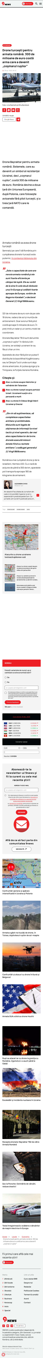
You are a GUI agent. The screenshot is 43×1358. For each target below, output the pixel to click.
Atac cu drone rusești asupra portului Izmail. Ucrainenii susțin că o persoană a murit (21, 393)
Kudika (12, 1348)
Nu (8, 682)
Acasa (4, 1236)
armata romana (21, 509)
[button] (36, 3)
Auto (6, 1306)
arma (28, 509)
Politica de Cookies (31, 1290)
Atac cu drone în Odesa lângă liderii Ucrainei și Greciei (20, 402)
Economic (7, 45)
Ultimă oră (8, 1279)
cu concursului (19, 803)
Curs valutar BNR (30, 1279)
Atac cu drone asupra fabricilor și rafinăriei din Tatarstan (19, 384)
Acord (26, 1298)
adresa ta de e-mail (21, 785)
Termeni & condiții (31, 1294)
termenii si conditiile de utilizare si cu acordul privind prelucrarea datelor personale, (24, 799)
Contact (27, 1302)
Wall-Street (5, 1348)
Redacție (27, 1287)
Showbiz (7, 1290)
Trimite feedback (13, 702)
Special (7, 1310)
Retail (26, 1348)
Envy (21, 1348)
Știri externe (9, 1287)
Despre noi (28, 1283)
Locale (14, 1236)
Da (8, 677)
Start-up (31, 1348)
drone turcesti (11, 509)
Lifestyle (7, 1294)
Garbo (17, 1348)
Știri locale (8, 1283)
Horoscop (8, 1302)
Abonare (21, 812)
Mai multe (21, 849)
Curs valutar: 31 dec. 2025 (21, 717)
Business (8, 1298)
